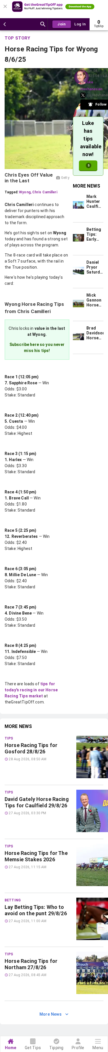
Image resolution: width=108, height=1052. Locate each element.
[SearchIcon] (42, 24)
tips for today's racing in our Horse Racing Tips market (31, 690)
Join (61, 24)
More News (50, 1014)
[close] (6, 4)
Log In (80, 24)
